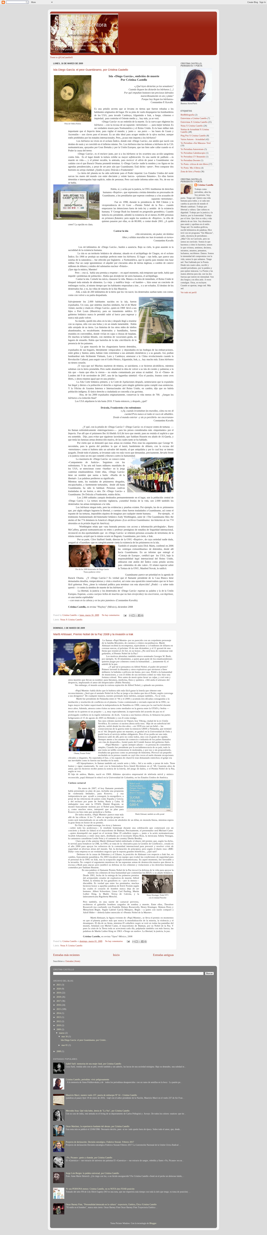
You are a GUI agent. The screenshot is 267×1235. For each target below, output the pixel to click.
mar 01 (64, 1045)
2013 (59, 1017)
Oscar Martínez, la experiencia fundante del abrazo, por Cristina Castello (97, 1126)
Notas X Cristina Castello (71, 620)
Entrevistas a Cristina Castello (194, 118)
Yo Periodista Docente (190, 160)
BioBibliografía (187, 115)
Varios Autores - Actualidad (193, 139)
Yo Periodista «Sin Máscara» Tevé (196, 143)
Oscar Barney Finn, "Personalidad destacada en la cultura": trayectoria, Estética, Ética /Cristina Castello (111, 1204)
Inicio (116, 955)
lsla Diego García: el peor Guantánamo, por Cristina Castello (90, 69)
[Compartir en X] (136, 615)
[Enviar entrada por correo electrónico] (125, 615)
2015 (59, 1009)
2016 (59, 1005)
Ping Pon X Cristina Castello (193, 136)
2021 (59, 985)
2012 (59, 1021)
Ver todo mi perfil (189, 292)
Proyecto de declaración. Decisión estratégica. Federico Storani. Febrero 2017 (100, 1142)
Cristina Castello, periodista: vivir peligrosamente (87, 1079)
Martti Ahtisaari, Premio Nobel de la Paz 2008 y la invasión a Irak (93, 634)
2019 (59, 993)
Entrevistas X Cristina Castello (194, 122)
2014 (59, 1013)
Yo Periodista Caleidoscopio (193, 153)
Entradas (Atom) (73, 961)
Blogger (152, 1223)
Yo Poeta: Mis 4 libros (190, 168)
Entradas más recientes (66, 955)
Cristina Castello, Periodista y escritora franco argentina (81, 24)
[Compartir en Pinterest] (142, 615)
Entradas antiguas (163, 955)
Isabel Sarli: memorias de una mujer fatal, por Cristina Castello (93, 1064)
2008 (59, 1051)
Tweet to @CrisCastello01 (61, 57)
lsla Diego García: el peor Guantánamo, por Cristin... (84, 1040)
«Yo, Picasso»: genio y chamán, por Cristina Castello (89, 1157)
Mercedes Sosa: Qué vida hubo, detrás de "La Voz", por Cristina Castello (97, 1111)
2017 (59, 1001)
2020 (59, 989)
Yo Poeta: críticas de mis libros (194, 164)
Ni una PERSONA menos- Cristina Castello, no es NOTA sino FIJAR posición (100, 1189)
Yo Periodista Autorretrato (192, 149)
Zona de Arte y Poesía (190, 171)
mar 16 (64, 1036)
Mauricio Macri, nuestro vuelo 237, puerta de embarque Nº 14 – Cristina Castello (101, 1095)
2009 (59, 1029)
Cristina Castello (205, 185)
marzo (62, 1033)
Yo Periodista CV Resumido (193, 157)
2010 (59, 1025)
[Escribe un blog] (133, 615)
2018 (59, 997)
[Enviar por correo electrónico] (130, 615)
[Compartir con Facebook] (139, 615)
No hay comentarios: (111, 615)
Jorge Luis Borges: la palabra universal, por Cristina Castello (92, 1173)
